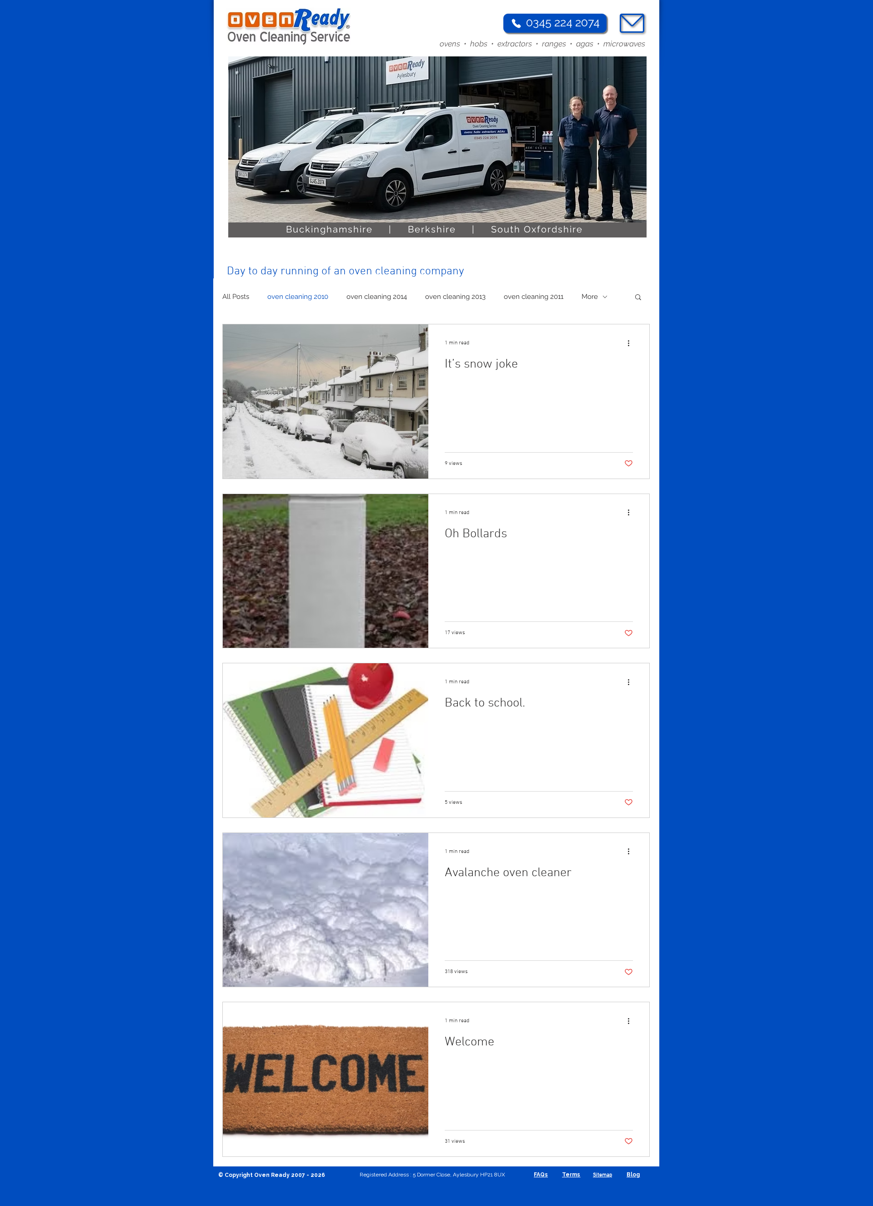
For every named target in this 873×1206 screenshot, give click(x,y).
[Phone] (516, 23)
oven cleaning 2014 (376, 297)
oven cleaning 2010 (297, 297)
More (590, 297)
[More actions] (631, 343)
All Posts (235, 297)
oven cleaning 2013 (455, 297)
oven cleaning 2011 (533, 297)
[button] (638, 298)
